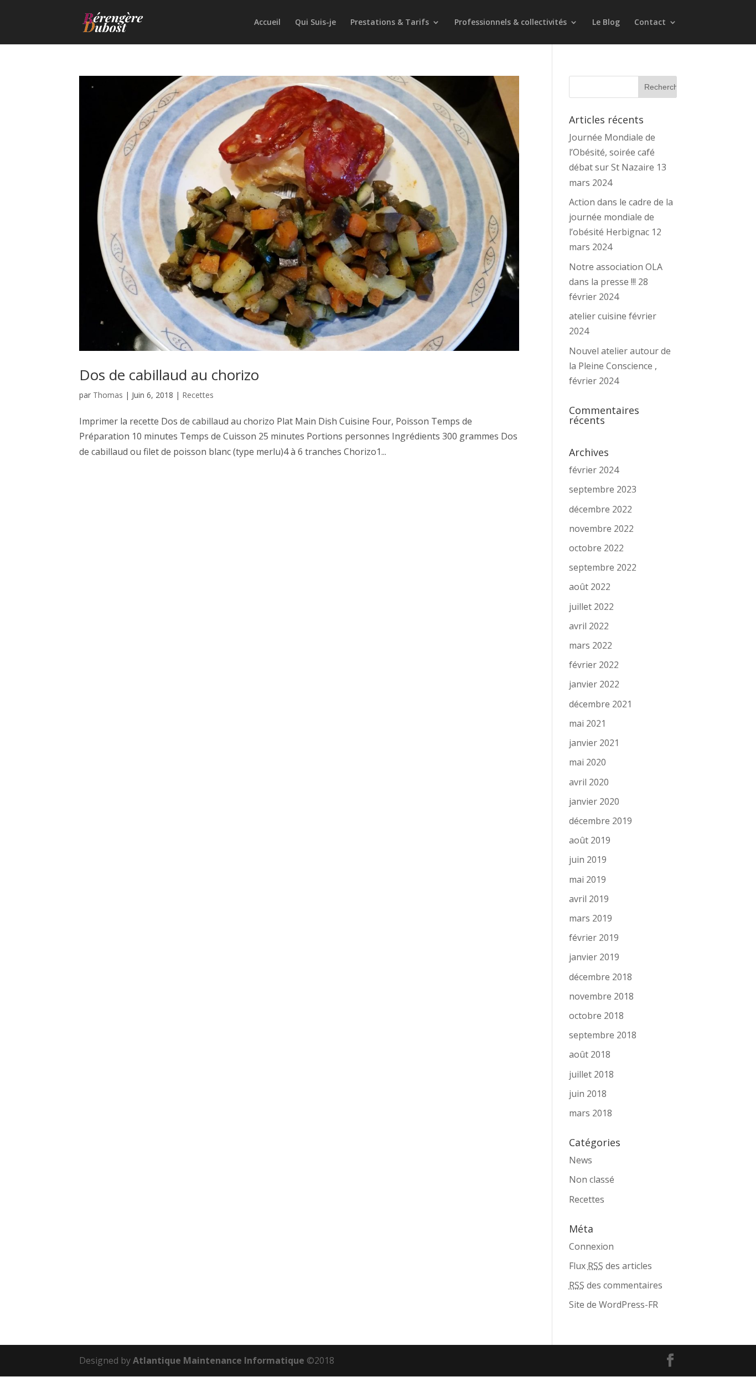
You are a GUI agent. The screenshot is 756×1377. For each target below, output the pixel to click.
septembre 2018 (602, 1035)
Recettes (198, 395)
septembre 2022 (602, 567)
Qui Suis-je (315, 22)
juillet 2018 (591, 1074)
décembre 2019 (600, 821)
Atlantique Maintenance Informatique (218, 1360)
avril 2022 (589, 626)
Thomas (108, 395)
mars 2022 (590, 645)
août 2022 (589, 587)
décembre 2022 (600, 509)
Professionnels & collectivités (510, 22)
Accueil (267, 22)
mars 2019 (590, 918)
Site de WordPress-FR (613, 1304)
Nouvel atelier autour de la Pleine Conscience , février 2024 (620, 366)
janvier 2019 (594, 957)
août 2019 (589, 840)
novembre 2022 (601, 528)
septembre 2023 (602, 489)
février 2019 (594, 937)
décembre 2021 (600, 704)
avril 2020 (589, 782)
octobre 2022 (596, 548)
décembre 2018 (600, 977)
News (580, 1160)
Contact (650, 22)
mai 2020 (587, 762)
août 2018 (589, 1054)
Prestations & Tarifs (389, 22)
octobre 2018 (596, 1016)
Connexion (591, 1246)
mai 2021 (587, 723)
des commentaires (615, 1285)
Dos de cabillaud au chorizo (169, 375)
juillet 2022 (591, 607)
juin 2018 (588, 1094)
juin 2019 (588, 859)
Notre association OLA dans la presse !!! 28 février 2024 (615, 282)
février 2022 (594, 665)
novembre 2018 (601, 996)
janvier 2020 (594, 801)
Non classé (591, 1179)
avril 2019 (589, 899)
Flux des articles (610, 1266)
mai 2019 (587, 879)
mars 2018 (590, 1113)
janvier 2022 (594, 684)
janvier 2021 (594, 743)
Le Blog (606, 22)
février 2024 (594, 470)
